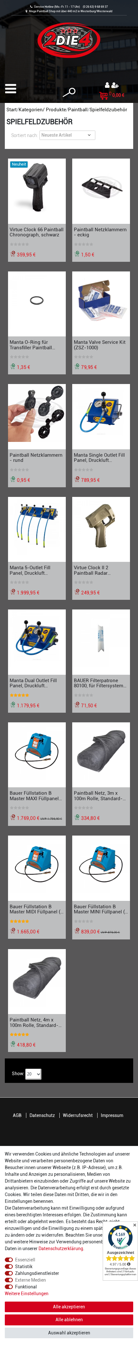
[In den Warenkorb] (126, 220)
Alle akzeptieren (69, 1306)
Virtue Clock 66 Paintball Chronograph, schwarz (37, 232)
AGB (17, 1115)
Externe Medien (30, 1280)
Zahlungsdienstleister (37, 1273)
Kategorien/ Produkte (42, 110)
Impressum (112, 1115)
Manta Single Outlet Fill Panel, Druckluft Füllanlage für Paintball (99, 457)
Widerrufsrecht (78, 1115)
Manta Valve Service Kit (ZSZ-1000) (99, 344)
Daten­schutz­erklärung (61, 1248)
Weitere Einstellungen (26, 1293)
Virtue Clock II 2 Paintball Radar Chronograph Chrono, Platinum (98, 570)
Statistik (23, 1266)
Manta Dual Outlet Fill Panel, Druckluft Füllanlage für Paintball (35, 683)
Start (11, 110)
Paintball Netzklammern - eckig (100, 232)
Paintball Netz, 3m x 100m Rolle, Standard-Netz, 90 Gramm (98, 795)
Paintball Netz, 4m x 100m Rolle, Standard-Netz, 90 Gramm (34, 1022)
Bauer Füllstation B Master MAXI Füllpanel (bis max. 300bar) (34, 795)
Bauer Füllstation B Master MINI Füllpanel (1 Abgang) (100, 909)
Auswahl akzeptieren (69, 1332)
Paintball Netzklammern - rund (36, 457)
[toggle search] (69, 92)
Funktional (26, 1286)
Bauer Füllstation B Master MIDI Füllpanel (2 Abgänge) (36, 909)
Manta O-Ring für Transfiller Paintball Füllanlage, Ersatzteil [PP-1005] (32, 344)
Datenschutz (42, 1115)
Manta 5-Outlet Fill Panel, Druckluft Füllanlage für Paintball (35, 570)
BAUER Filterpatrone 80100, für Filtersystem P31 (98, 683)
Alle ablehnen (69, 1319)
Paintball (78, 110)
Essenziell (25, 1259)
